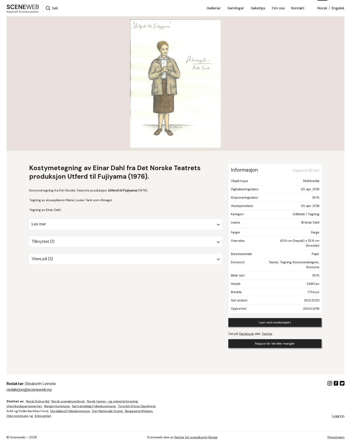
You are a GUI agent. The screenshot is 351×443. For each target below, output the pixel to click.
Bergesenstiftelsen (139, 411)
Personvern (336, 437)
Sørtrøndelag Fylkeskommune (94, 406)
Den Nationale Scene (107, 411)
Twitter (267, 334)
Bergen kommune (57, 406)
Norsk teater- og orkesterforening (112, 401)
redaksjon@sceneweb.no (29, 389)
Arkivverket (43, 416)
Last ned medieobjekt (275, 322)
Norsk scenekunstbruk (68, 401)
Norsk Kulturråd (37, 401)
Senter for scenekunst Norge (195, 437)
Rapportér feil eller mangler (275, 343)
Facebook (246, 334)
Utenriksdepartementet (24, 406)
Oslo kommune (17, 416)
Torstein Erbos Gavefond (136, 406)
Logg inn (338, 416)
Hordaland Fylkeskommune (70, 411)
